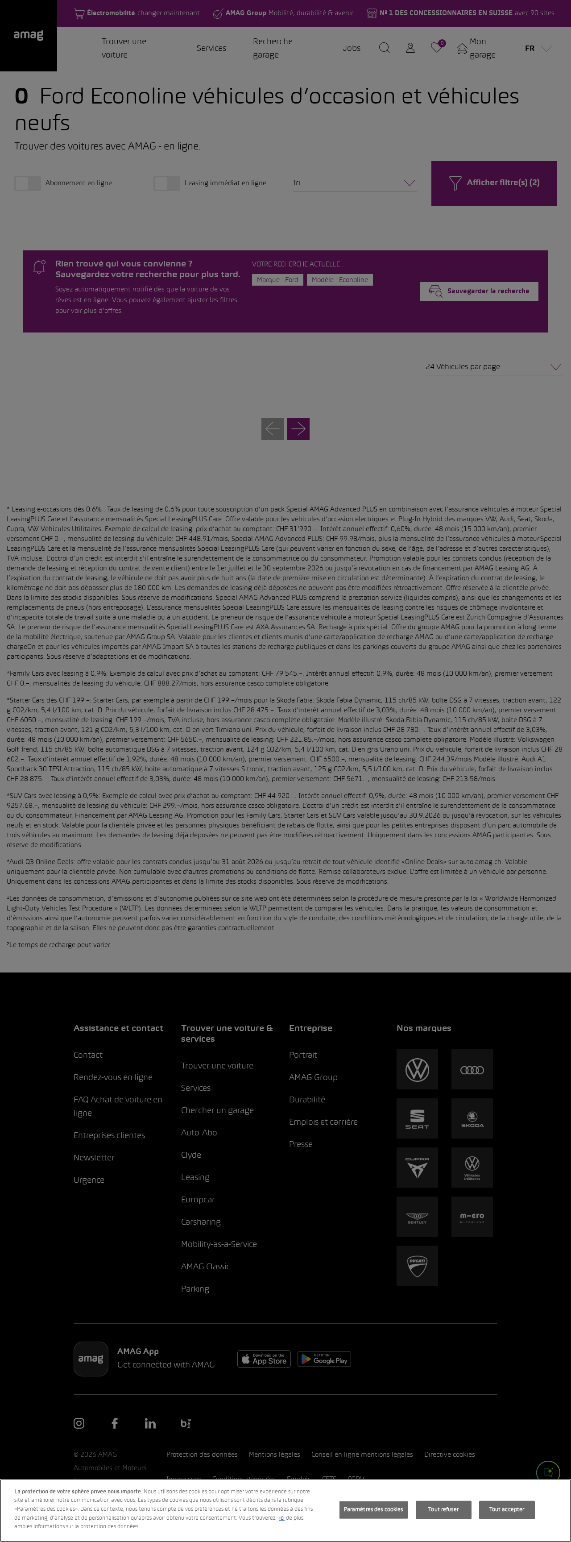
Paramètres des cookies (373, 1509)
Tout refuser (443, 1509)
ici (282, 1518)
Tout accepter (507, 1509)
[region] (285, 1510)
